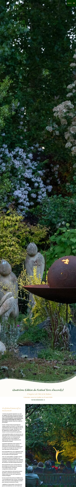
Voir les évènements (37, 400)
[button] (74, 3)
